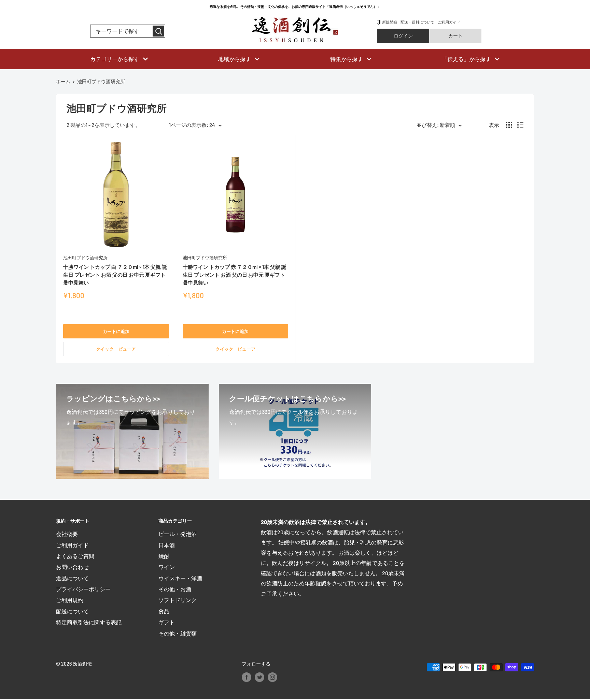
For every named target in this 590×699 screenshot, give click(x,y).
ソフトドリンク (177, 600)
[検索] (158, 31)
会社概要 (67, 533)
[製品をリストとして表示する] (520, 125)
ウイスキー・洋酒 (180, 578)
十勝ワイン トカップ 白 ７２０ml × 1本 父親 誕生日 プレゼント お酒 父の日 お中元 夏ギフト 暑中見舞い (115, 275)
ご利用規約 (69, 600)
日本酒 (166, 545)
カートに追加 (116, 331)
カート (455, 36)
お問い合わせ (72, 567)
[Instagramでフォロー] (272, 677)
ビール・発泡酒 (177, 533)
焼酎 (163, 556)
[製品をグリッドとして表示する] (509, 125)
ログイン (403, 36)
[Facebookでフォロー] (246, 677)
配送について (72, 611)
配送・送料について (417, 22)
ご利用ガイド (449, 22)
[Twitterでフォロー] (259, 677)
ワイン (166, 567)
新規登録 (389, 22)
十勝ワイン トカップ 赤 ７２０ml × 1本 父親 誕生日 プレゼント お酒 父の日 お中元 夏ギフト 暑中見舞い (234, 275)
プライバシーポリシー (83, 589)
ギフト (166, 622)
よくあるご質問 (75, 556)
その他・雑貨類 (177, 633)
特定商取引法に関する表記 (89, 622)
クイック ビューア (116, 349)
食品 (163, 611)
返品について (72, 578)
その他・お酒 (174, 589)
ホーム (63, 81)
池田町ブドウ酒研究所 (85, 257)
